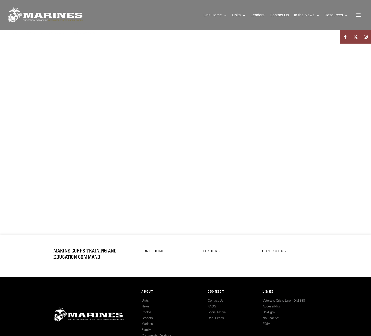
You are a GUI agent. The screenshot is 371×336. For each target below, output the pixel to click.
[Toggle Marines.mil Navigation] (358, 15)
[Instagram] (366, 37)
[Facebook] (345, 37)
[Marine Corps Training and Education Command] (45, 15)
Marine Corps (88, 314)
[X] (355, 37)
